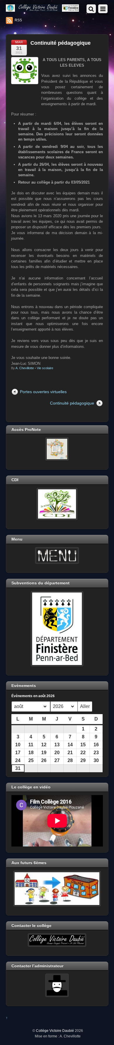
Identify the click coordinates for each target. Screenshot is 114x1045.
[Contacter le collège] (57, 940)
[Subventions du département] (57, 628)
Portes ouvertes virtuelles (43, 391)
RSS (18, 20)
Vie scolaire (45, 368)
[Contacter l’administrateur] (57, 985)
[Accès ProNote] (57, 449)
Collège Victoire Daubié (55, 1030)
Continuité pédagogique (60, 43)
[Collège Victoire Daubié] (42, 9)
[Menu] (57, 555)
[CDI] (57, 504)
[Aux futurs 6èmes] (57, 888)
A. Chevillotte (24, 368)
